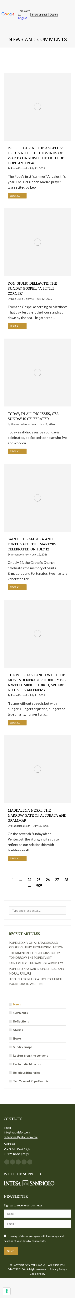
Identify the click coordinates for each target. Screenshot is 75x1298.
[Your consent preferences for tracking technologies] (6, 1291)
